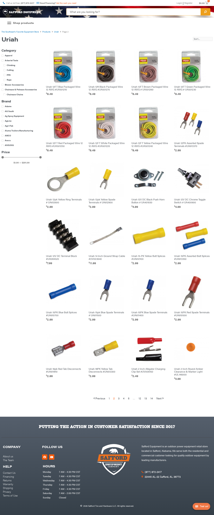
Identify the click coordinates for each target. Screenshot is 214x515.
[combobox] (133, 11)
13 (145, 398)
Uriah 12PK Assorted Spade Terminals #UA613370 (189, 144)
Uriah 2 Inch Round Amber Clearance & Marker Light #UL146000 (188, 371)
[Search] (205, 11)
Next (159, 398)
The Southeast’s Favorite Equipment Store (20, 31)
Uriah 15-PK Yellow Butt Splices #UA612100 (148, 257)
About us (8, 456)
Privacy (7, 491)
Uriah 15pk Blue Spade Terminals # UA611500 (106, 314)
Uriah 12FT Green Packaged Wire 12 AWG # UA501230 (192, 88)
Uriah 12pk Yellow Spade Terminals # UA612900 (102, 201)
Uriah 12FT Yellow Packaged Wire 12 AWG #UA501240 (149, 144)
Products (46, 31)
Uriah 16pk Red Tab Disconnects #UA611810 (63, 370)
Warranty (8, 484)
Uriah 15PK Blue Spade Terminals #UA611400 (149, 314)
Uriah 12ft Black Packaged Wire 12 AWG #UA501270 (106, 88)
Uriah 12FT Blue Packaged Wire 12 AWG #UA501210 (63, 88)
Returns (7, 480)
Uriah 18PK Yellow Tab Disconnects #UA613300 (102, 370)
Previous (100, 398)
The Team (8, 460)
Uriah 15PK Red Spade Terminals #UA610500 (191, 314)
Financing (8, 476)
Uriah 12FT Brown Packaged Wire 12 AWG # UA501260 (149, 88)
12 (140, 398)
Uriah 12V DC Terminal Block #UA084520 (61, 257)
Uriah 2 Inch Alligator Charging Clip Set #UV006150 (148, 370)
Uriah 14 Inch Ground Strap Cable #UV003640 (107, 257)
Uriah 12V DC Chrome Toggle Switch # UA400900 (190, 201)
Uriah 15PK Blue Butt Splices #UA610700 (61, 314)
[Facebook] (44, 457)
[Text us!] (201, 507)
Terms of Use (10, 495)
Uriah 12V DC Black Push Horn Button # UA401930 (148, 201)
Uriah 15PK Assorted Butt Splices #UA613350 (192, 257)
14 (151, 398)
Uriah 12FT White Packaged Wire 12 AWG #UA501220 (107, 144)
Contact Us (9, 473)
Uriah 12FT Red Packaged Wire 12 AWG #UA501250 (64, 144)
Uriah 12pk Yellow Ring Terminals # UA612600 (64, 201)
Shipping (8, 488)
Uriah (56, 31)
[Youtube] (51, 457)
